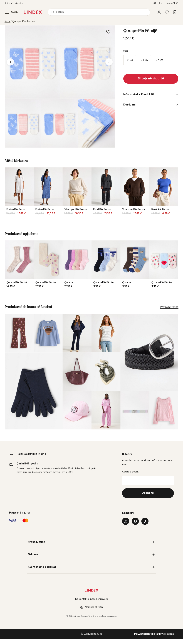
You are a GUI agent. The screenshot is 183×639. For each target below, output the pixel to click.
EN (160, 3)
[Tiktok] (145, 521)
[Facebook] (135, 521)
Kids (7, 21)
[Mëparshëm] (10, 62)
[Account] (159, 12)
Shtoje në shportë (151, 78)
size (125, 51)
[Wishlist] (166, 12)
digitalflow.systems (154, 634)
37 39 (159, 60)
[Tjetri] (109, 62)
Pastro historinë (169, 307)
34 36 (144, 60)
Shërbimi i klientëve (14, 3)
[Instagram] (125, 521)
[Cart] (174, 12)
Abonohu (148, 493)
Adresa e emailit (131, 472)
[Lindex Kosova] (32, 12)
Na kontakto (82, 599)
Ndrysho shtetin (94, 607)
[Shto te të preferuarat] (108, 31)
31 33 (130, 60)
